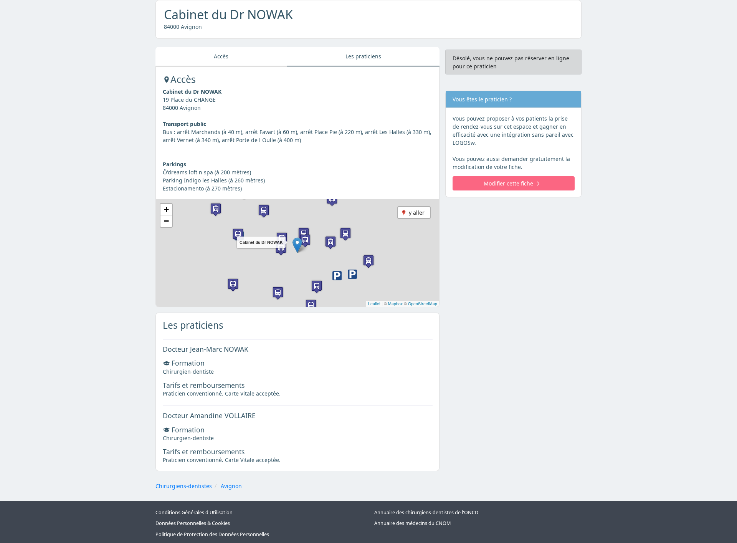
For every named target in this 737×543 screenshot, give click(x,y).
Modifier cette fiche (508, 183)
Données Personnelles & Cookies (192, 523)
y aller (417, 212)
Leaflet (374, 303)
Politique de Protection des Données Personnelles (212, 534)
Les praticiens (363, 56)
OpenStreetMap (422, 303)
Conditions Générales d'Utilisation (194, 512)
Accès (221, 56)
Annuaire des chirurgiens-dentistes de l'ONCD (426, 512)
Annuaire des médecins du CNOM (412, 523)
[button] (297, 245)
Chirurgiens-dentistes (183, 486)
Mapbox (395, 303)
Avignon (231, 486)
